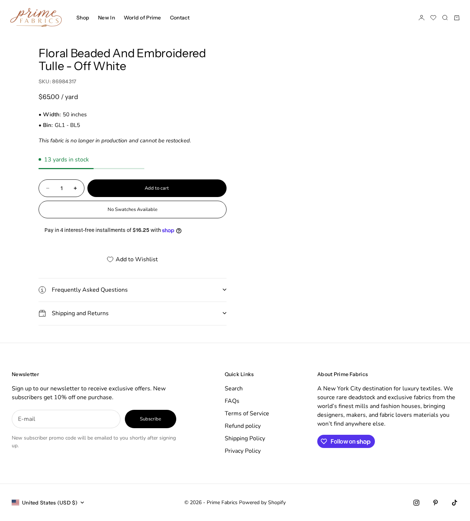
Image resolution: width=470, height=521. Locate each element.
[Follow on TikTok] (454, 502)
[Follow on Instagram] (416, 502)
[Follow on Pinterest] (435, 502)
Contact (180, 17)
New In (106, 17)
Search (234, 389)
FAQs (232, 401)
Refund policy (243, 426)
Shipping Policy (245, 438)
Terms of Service (247, 413)
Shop (82, 17)
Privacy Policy (243, 451)
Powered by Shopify (262, 502)
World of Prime (142, 17)
